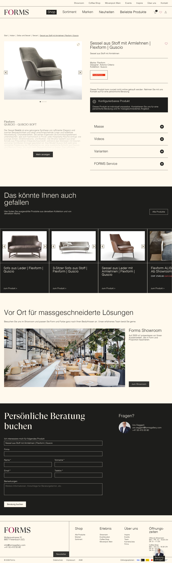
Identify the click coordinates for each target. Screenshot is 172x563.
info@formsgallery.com (14, 545)
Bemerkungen (10, 481)
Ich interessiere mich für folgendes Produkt (24, 439)
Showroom (79, 3)
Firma (6, 449)
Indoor (12, 35)
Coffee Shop (94, 3)
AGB (80, 560)
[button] (80, 72)
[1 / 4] (43, 70)
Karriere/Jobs (129, 542)
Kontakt (164, 3)
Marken (87, 12)
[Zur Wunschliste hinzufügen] (166, 44)
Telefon (59, 471)
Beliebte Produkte (133, 12)
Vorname (59, 460)
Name (7, 460)
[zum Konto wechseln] (166, 12)
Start (6, 35)
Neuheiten (106, 12)
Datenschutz (58, 560)
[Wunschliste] (160, 12)
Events (128, 3)
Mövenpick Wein (113, 3)
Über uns (151, 3)
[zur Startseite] (16, 12)
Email (7, 471)
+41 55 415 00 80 (140, 430)
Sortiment (69, 12)
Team (126, 539)
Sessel (35, 35)
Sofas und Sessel (23, 35)
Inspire (139, 3)
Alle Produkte (80, 535)
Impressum (70, 560)
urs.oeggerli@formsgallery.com (146, 428)
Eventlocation (105, 537)
